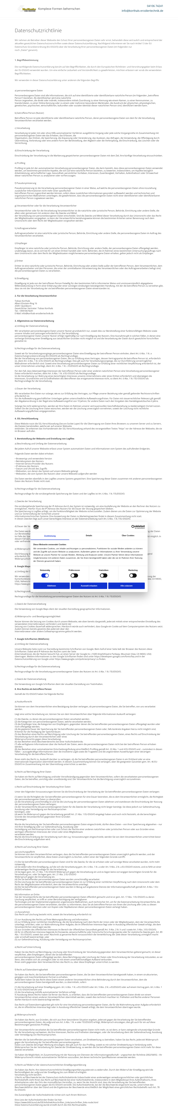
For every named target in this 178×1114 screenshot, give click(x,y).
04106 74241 (155, 6)
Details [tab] (89, 536)
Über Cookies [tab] (128, 536)
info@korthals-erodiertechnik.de (142, 11)
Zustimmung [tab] (50, 536)
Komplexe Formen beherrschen (59, 9)
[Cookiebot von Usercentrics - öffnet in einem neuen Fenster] (133, 527)
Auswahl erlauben (89, 586)
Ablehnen (51, 586)
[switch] (74, 575)
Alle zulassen (126, 586)
